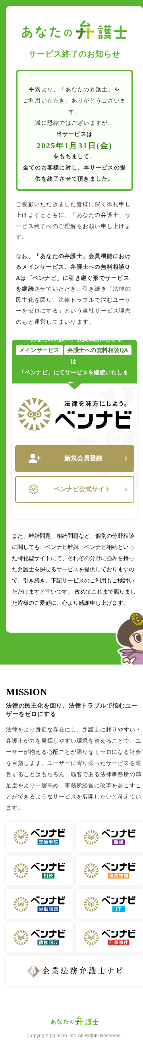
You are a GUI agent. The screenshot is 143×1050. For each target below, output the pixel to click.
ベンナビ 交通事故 (39, 837)
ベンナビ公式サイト (82, 489)
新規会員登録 (83, 458)
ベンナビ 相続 (39, 870)
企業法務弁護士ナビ (74, 971)
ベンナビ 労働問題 (39, 904)
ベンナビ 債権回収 (39, 937)
